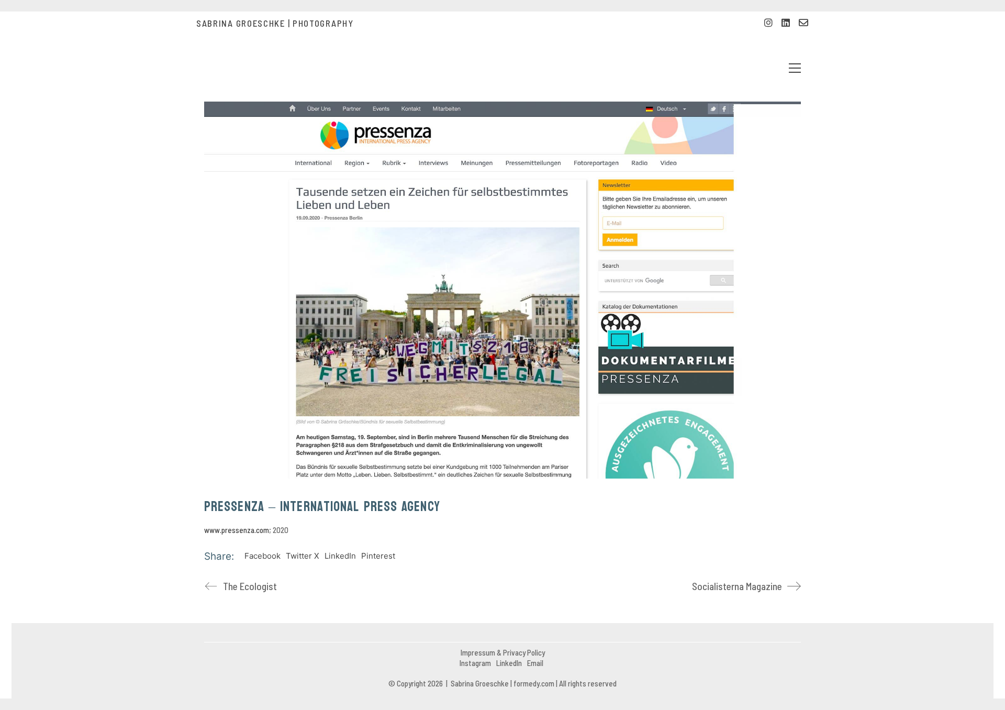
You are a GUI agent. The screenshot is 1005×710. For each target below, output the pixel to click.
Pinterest (378, 556)
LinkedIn (340, 556)
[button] (795, 68)
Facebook (262, 556)
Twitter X (302, 556)
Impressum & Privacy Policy (503, 652)
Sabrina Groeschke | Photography (275, 23)
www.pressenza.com (236, 530)
